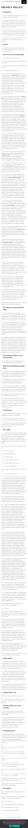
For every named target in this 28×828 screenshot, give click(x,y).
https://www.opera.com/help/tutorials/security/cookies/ (13, 758)
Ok (10, 825)
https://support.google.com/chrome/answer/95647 (12, 747)
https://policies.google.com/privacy (9, 727)
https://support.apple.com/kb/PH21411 (12, 769)
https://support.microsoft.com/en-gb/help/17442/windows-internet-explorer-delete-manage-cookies (12, 764)
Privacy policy (16, 825)
